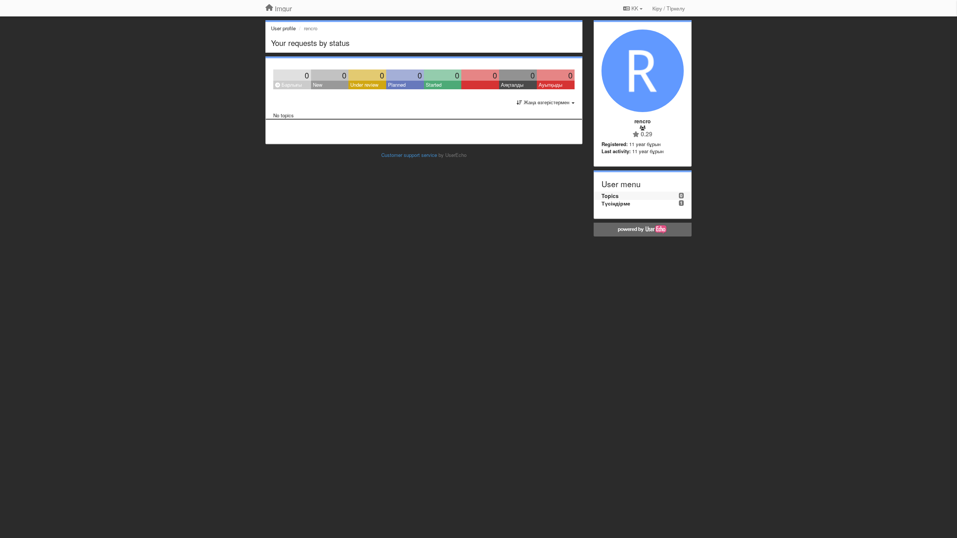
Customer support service (409, 154)
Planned (397, 84)
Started (433, 84)
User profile (283, 28)
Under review (364, 84)
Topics (610, 196)
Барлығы (291, 84)
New (317, 84)
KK (635, 8)
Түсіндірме (615, 203)
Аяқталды (512, 84)
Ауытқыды (550, 84)
